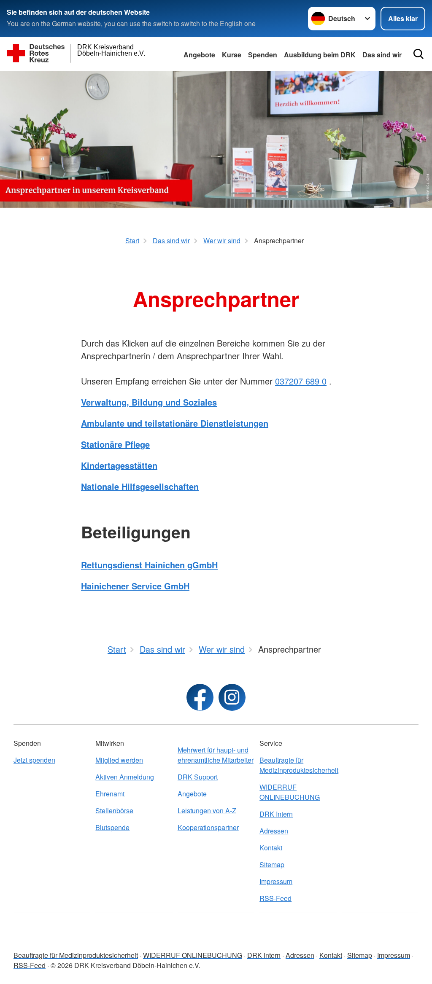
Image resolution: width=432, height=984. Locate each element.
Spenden (262, 54)
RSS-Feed (275, 898)
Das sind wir (382, 54)
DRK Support (198, 777)
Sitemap (271, 864)
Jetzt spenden (34, 760)
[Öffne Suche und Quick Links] (418, 54)
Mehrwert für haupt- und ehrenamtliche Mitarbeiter (216, 755)
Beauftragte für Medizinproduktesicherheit (297, 765)
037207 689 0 (301, 381)
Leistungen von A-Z (207, 810)
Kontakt (270, 847)
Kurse (231, 54)
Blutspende (112, 827)
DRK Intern (276, 814)
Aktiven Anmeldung (124, 777)
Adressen (273, 831)
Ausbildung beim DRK (320, 54)
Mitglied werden (119, 760)
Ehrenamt (109, 793)
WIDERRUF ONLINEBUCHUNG (289, 792)
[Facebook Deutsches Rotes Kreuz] (199, 697)
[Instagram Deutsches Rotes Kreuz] (232, 697)
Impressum (275, 881)
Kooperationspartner (208, 827)
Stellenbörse (114, 810)
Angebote (199, 54)
